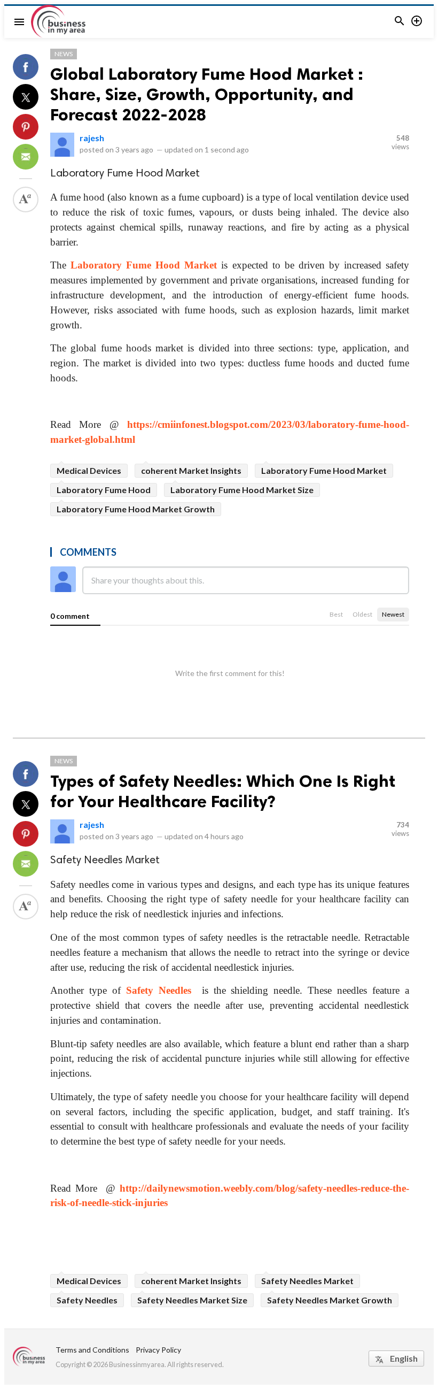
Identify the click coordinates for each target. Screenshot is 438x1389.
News (63, 54)
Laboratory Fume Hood (104, 490)
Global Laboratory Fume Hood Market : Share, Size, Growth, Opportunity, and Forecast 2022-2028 (206, 94)
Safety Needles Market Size (192, 1300)
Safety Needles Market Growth (329, 1300)
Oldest (362, 614)
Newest (393, 614)
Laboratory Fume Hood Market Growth (136, 509)
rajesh (92, 138)
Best (336, 614)
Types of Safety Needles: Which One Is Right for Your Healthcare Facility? (222, 791)
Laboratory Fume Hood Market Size (242, 490)
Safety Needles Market (307, 1281)
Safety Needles (158, 990)
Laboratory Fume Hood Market (144, 265)
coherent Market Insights (191, 470)
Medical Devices (89, 470)
